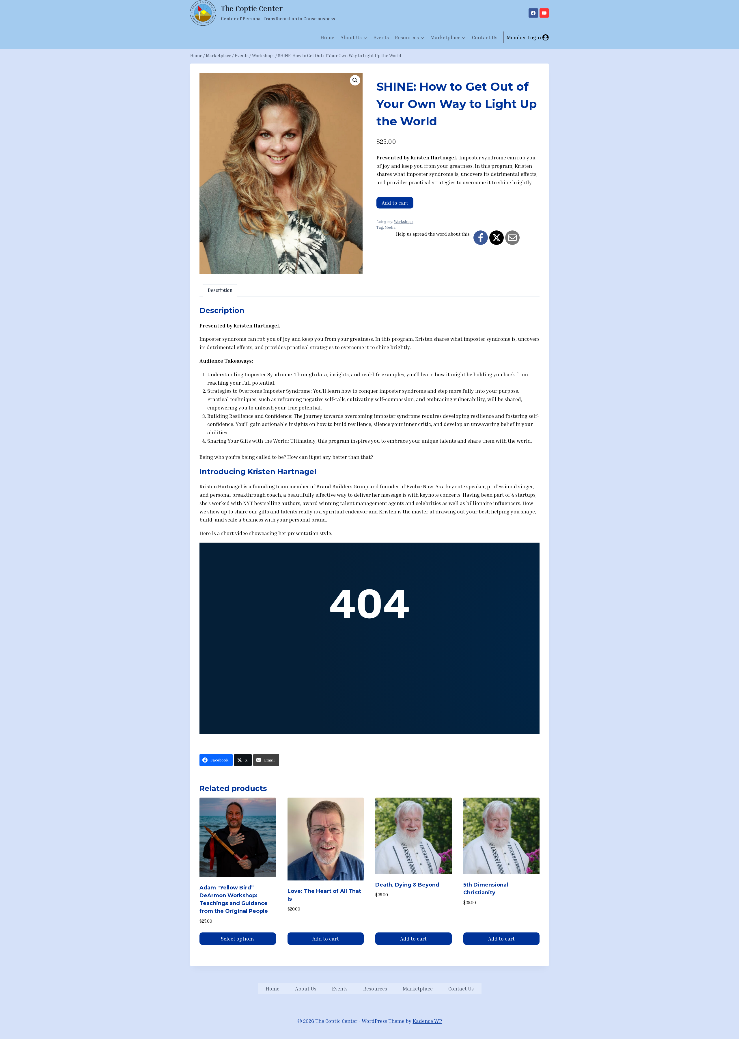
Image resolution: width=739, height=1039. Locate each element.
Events (381, 37)
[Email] (512, 237)
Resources (375, 988)
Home (327, 37)
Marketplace (418, 988)
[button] (355, 80)
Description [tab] (220, 290)
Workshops (403, 221)
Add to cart (395, 203)
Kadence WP (427, 1021)
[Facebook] (533, 13)
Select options (238, 938)
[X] (496, 237)
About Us (305, 988)
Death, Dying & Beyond (407, 885)
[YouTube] (544, 13)
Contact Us (484, 37)
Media (390, 227)
